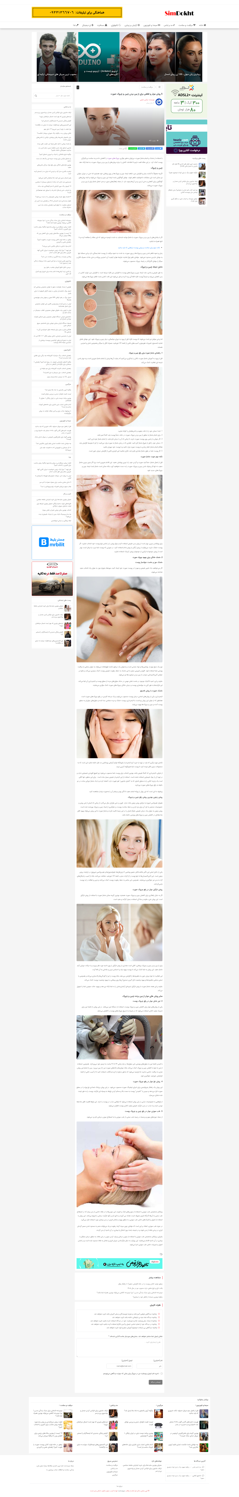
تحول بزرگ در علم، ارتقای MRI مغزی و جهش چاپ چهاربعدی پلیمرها (52, 298)
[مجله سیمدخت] (179, 13)
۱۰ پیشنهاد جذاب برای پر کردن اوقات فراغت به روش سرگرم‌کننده (55, 412)
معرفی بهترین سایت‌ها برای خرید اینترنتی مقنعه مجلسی (54, 499)
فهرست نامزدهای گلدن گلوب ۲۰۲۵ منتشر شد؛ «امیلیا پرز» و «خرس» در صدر (53, 431)
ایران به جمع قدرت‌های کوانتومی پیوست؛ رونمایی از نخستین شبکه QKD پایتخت (55, 341)
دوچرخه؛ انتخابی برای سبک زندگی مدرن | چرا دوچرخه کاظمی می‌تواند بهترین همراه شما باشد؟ (130, 1292)
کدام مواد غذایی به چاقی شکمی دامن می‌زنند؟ (56, 246)
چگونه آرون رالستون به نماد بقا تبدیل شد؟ (58, 390)
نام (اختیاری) (157, 1360)
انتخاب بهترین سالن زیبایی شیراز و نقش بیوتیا (56, 510)
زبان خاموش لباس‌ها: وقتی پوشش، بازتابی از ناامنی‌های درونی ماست (53, 138)
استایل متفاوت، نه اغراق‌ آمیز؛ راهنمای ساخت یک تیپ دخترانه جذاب (54, 206)
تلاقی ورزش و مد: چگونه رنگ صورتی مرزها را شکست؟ (54, 133)
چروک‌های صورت (113, 158)
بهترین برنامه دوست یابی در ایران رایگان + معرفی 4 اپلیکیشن (55, 399)
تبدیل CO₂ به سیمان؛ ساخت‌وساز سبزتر (59, 377)
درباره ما (119, 1486)
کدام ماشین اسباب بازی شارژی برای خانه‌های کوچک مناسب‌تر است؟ (55, 405)
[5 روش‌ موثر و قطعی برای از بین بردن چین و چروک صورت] (119, 126)
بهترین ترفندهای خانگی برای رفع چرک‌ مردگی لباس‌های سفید (54, 166)
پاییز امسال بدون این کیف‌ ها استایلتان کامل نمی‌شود (54, 178)
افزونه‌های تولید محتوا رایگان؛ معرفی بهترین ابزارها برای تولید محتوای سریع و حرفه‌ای (54, 504)
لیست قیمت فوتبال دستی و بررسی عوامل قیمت (56, 394)
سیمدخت (121, 1490)
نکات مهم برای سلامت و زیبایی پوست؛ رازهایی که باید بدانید (139, 247)
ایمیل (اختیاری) (127, 1360)
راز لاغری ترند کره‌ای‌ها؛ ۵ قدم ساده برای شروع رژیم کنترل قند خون (53, 272)
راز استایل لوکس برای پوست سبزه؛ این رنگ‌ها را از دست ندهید (53, 159)
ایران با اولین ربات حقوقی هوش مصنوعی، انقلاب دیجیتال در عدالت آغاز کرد (52, 311)
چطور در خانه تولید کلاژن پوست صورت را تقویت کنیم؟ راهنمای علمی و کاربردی (54, 240)
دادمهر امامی (196, 1475)
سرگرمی (160, 1405)
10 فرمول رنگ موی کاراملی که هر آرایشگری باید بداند (54, 186)
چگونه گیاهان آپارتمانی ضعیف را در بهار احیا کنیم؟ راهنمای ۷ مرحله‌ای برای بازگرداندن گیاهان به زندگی (52, 363)
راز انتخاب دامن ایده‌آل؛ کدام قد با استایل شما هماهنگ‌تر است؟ (53, 191)
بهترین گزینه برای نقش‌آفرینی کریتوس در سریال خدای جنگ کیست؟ (53, 438)
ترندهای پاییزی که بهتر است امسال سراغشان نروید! (55, 116)
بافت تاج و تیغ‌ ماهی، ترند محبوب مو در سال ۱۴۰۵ (145, 1288)
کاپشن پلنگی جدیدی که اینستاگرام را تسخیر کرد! (56, 121)
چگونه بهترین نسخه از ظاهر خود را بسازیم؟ (148, 1297)
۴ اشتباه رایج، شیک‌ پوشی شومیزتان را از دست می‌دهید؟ (53, 197)
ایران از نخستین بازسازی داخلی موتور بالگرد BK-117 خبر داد (52, 336)
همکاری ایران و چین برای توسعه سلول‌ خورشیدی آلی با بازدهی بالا (54, 330)
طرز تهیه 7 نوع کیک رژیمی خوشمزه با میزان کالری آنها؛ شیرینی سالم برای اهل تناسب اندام (54, 251)
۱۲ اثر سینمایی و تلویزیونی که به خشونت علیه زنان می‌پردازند (55, 448)
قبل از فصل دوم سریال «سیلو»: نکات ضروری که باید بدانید (53, 426)
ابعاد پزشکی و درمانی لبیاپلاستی (61, 520)
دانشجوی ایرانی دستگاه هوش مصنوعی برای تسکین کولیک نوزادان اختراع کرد (52, 318)
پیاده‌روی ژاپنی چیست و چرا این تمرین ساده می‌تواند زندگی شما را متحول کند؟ (52, 262)
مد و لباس (114, 1405)
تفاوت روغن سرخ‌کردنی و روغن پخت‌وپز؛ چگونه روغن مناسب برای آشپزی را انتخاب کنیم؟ (52, 228)
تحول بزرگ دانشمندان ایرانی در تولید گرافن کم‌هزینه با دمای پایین (52, 292)
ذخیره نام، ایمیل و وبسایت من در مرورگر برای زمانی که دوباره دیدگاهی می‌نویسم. (131, 1373)
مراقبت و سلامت (147, 87)
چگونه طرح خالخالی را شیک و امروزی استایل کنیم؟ (55, 154)
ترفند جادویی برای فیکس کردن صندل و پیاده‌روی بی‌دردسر (53, 112)
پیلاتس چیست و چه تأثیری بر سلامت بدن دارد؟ (56, 257)
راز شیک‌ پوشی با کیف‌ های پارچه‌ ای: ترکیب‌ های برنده (54, 144)
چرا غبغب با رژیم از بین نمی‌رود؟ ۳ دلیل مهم (57, 129)
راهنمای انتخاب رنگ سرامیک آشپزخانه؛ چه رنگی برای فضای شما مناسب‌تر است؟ (52, 356)
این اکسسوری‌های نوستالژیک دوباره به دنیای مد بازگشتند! (53, 125)
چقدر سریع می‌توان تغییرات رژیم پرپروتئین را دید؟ (56, 486)
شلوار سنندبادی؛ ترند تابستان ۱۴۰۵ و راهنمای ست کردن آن (53, 201)
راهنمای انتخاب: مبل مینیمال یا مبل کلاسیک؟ (57, 372)
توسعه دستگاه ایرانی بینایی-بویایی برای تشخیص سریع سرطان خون (54, 324)
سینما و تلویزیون (202, 1405)
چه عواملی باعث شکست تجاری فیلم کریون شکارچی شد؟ (53, 443)
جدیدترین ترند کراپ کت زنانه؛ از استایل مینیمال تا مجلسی (53, 182)
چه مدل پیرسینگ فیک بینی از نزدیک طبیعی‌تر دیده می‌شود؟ (55, 515)
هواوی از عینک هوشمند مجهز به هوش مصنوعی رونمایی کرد (52, 287)
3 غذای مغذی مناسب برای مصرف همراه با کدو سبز (55, 482)
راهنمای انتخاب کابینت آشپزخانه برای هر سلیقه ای (55, 368)
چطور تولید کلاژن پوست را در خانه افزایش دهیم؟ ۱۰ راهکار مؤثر (140, 1284)
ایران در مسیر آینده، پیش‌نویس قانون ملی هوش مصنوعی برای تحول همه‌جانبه (53, 305)
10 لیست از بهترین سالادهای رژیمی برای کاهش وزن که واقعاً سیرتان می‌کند (54, 234)
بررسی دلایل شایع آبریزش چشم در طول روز (57, 267)
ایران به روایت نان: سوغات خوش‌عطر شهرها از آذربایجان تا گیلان (53, 477)
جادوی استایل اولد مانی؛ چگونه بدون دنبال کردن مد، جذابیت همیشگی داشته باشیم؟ (54, 149)
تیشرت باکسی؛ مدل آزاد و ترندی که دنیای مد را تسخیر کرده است (52, 172)
